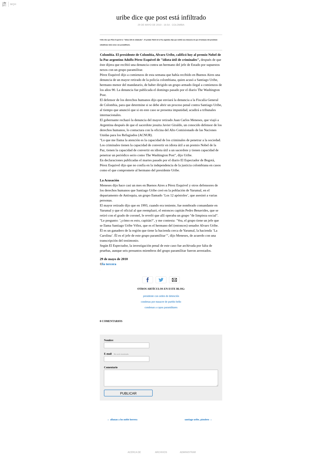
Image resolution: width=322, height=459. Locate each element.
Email (174, 279)
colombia (178, 24)
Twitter (161, 279)
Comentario (111, 367)
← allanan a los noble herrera (122, 419)
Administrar (188, 452)
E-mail (116, 353)
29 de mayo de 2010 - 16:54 (154, 24)
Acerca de (134, 452)
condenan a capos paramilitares (161, 307)
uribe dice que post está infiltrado (161, 17)
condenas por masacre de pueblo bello (161, 301)
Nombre (108, 340)
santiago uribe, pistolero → (198, 419)
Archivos (161, 452)
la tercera (109, 264)
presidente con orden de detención (161, 296)
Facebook (147, 279)
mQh (13, 4)
